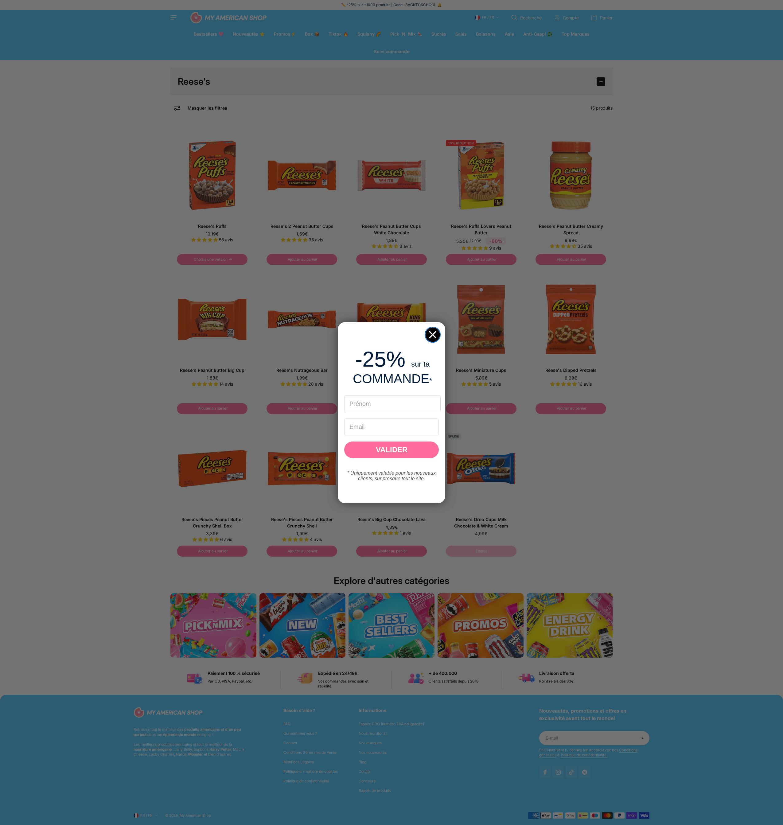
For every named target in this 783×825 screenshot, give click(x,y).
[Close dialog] (432, 334)
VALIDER (391, 450)
